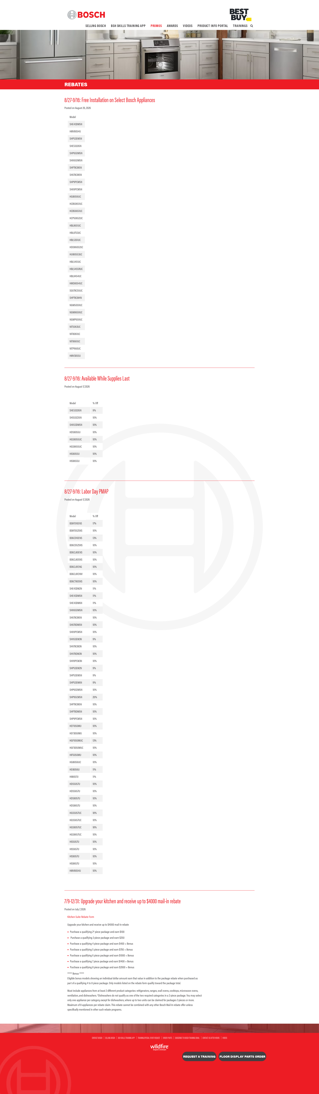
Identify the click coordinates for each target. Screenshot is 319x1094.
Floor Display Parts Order (242, 1056)
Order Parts (167, 1038)
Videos (188, 25)
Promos (156, 25)
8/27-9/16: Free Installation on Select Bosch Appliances (109, 99)
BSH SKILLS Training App (128, 25)
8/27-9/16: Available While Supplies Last (97, 378)
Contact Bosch (97, 1038)
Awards (172, 25)
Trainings (240, 25)
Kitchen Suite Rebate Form (80, 917)
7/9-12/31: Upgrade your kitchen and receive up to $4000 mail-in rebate (122, 900)
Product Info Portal (213, 25)
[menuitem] (95, 25)
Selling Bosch (95, 25)
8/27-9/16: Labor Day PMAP (86, 491)
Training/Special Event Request (149, 1038)
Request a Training (199, 1056)
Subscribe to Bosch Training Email (187, 1038)
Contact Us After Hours (211, 1038)
